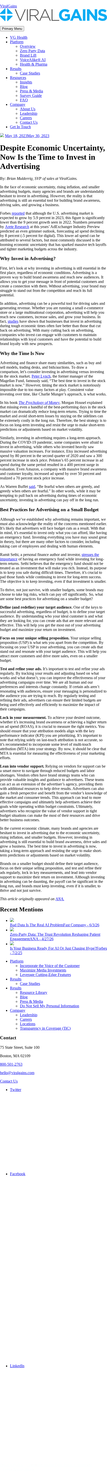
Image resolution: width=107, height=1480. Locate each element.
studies (13, 321)
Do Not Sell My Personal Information (49, 1006)
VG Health (18, 37)
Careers (26, 118)
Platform (16, 42)
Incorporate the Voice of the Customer (50, 966)
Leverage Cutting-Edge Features (45, 975)
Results (15, 69)
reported (18, 213)
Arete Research (17, 227)
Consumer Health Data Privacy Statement (59, 1465)
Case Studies (30, 73)
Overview (28, 46)
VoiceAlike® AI (33, 60)
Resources (18, 78)
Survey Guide (31, 95)
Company (17, 104)
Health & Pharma (33, 64)
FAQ (24, 100)
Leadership (28, 113)
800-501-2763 (11, 1064)
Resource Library (33, 992)
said (32, 486)
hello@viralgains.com (17, 1073)
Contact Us (29, 122)
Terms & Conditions (18, 1469)
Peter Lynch (41, 376)
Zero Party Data (32, 51)
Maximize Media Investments (43, 970)
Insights (26, 82)
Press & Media (31, 91)
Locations (27, 1024)
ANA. (59, 899)
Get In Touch (20, 127)
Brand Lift (28, 55)
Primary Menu (12, 29)
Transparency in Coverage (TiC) (45, 1028)
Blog (24, 86)
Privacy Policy (11, 1465)
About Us (27, 109)
